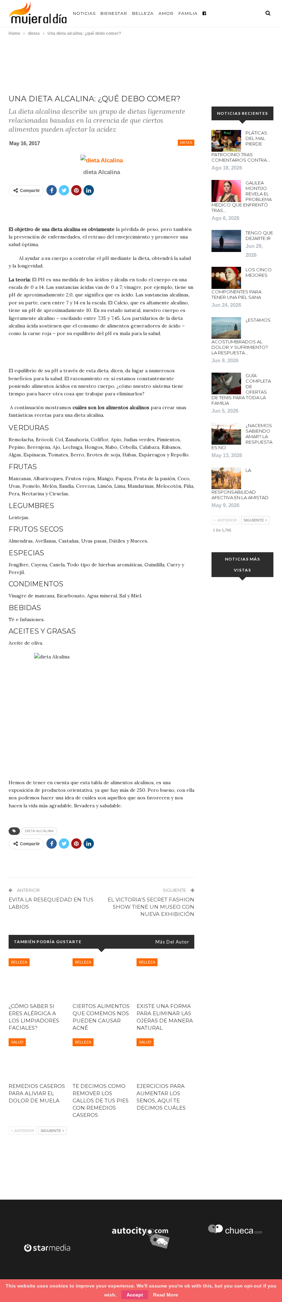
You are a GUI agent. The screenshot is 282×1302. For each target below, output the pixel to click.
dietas (186, 142)
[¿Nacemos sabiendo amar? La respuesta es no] (226, 434)
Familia (188, 13)
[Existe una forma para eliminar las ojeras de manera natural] (165, 978)
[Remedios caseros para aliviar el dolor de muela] (37, 1058)
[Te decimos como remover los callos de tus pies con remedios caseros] (101, 1058)
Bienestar (113, 13)
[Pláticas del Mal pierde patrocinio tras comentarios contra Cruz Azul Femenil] (226, 141)
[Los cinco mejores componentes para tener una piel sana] (226, 278)
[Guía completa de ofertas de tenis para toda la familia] (226, 384)
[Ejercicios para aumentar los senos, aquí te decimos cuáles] (165, 1058)
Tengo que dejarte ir (259, 235)
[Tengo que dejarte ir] (226, 241)
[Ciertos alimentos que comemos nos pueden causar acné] (101, 978)
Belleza (143, 13)
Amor (166, 13)
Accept (135, 1295)
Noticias (84, 13)
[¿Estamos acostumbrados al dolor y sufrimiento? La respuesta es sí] (226, 328)
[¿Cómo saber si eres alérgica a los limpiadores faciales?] (37, 978)
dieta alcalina (39, 831)
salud (17, 1042)
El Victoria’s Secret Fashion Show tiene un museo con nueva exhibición (151, 906)
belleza (19, 962)
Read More (165, 1294)
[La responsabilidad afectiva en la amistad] (226, 478)
